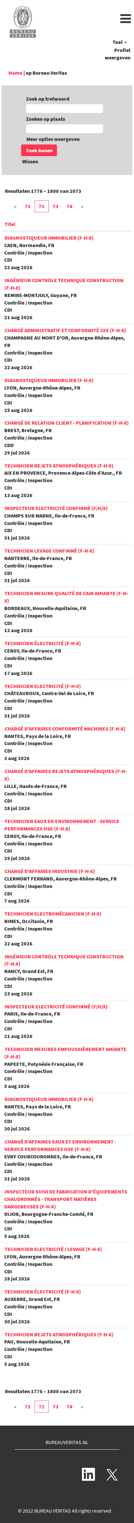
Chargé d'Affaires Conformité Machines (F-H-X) (65, 728)
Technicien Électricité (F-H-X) (43, 1291)
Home (15, 72)
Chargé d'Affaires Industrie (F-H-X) (50, 871)
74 (70, 206)
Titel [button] (10, 224)
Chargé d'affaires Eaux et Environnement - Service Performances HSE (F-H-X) (60, 1145)
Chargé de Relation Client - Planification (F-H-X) (67, 422)
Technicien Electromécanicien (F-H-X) (53, 913)
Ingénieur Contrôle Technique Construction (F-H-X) (64, 960)
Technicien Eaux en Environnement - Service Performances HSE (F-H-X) (61, 825)
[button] (89, 19)
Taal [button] (118, 42)
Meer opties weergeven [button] (53, 139)
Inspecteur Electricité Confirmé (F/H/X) (56, 508)
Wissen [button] (30, 161)
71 (28, 206)
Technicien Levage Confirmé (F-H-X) (49, 550)
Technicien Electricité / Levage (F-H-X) (53, 1249)
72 (42, 206)
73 (56, 206)
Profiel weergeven (117, 54)
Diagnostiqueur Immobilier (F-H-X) (49, 237)
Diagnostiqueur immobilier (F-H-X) (49, 1099)
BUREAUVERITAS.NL (67, 1442)
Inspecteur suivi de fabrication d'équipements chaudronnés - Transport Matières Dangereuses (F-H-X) (65, 1199)
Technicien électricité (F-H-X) (43, 643)
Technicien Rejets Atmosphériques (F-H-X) (59, 465)
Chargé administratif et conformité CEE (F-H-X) (65, 330)
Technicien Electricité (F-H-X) (43, 686)
